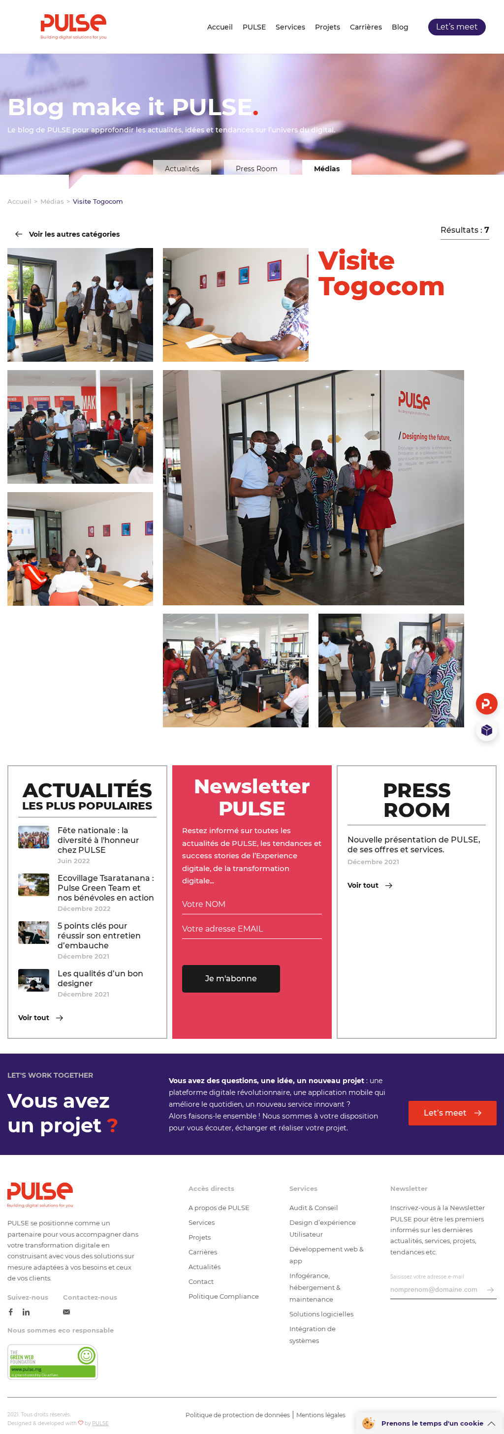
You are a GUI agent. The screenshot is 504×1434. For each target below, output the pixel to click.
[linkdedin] (26, 1312)
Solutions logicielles (321, 1314)
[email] (66, 1312)
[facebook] (10, 1312)
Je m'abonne (231, 978)
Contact (201, 1281)
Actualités (182, 168)
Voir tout (34, 1018)
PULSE (254, 27)
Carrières (366, 27)
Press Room (257, 168)
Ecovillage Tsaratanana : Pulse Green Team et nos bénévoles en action (106, 888)
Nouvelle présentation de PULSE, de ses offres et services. (413, 844)
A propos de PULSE (219, 1208)
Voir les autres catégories (73, 235)
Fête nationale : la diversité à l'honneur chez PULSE (98, 840)
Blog (400, 27)
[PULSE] (73, 26)
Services (290, 27)
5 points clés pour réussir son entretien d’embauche (99, 935)
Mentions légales (321, 1415)
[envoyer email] (490, 1290)
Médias (327, 168)
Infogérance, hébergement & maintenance (315, 1287)
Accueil (220, 27)
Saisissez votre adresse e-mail (427, 1277)
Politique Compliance (224, 1296)
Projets (327, 27)
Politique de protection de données (238, 1415)
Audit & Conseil (313, 1208)
